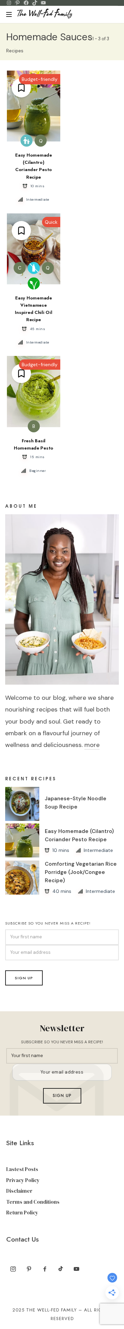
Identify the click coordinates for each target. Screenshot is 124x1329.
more (92, 745)
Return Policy (22, 1212)
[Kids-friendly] (27, 141)
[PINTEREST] (17, 3)
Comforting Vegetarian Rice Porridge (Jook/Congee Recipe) (81, 872)
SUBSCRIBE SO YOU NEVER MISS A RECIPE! (48, 923)
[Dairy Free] (34, 268)
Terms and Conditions (33, 1201)
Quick (51, 222)
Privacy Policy (23, 1180)
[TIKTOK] (35, 3)
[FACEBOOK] (26, 3)
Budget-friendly (40, 79)
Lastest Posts (22, 1169)
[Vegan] (34, 283)
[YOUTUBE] (43, 3)
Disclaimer (19, 1190)
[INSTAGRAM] (9, 3)
